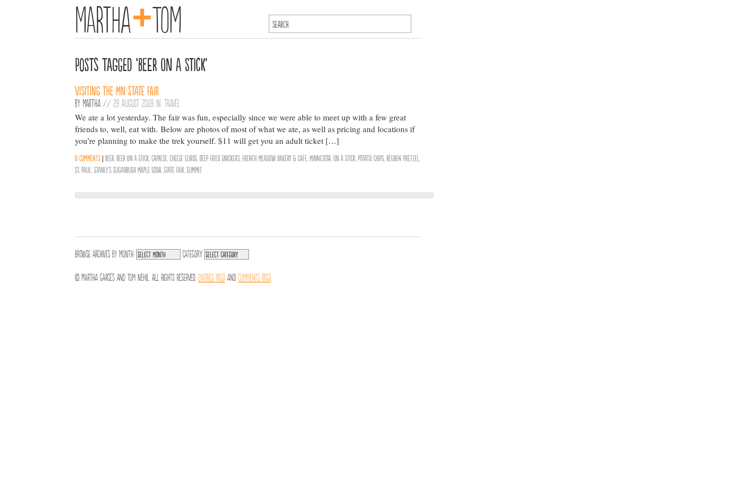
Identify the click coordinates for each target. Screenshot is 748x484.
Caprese (159, 157)
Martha (91, 102)
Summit (194, 169)
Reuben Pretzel (403, 157)
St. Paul (83, 169)
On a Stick (344, 157)
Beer (109, 157)
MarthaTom (128, 17)
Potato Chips (371, 157)
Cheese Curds (183, 157)
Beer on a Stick (132, 157)
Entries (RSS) (211, 276)
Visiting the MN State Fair (117, 90)
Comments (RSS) (254, 276)
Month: (126, 253)
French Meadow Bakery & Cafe (274, 157)
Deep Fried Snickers (220, 157)
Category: (192, 253)
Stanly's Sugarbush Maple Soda (127, 169)
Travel (172, 102)
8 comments (87, 157)
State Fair (174, 169)
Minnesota (320, 157)
